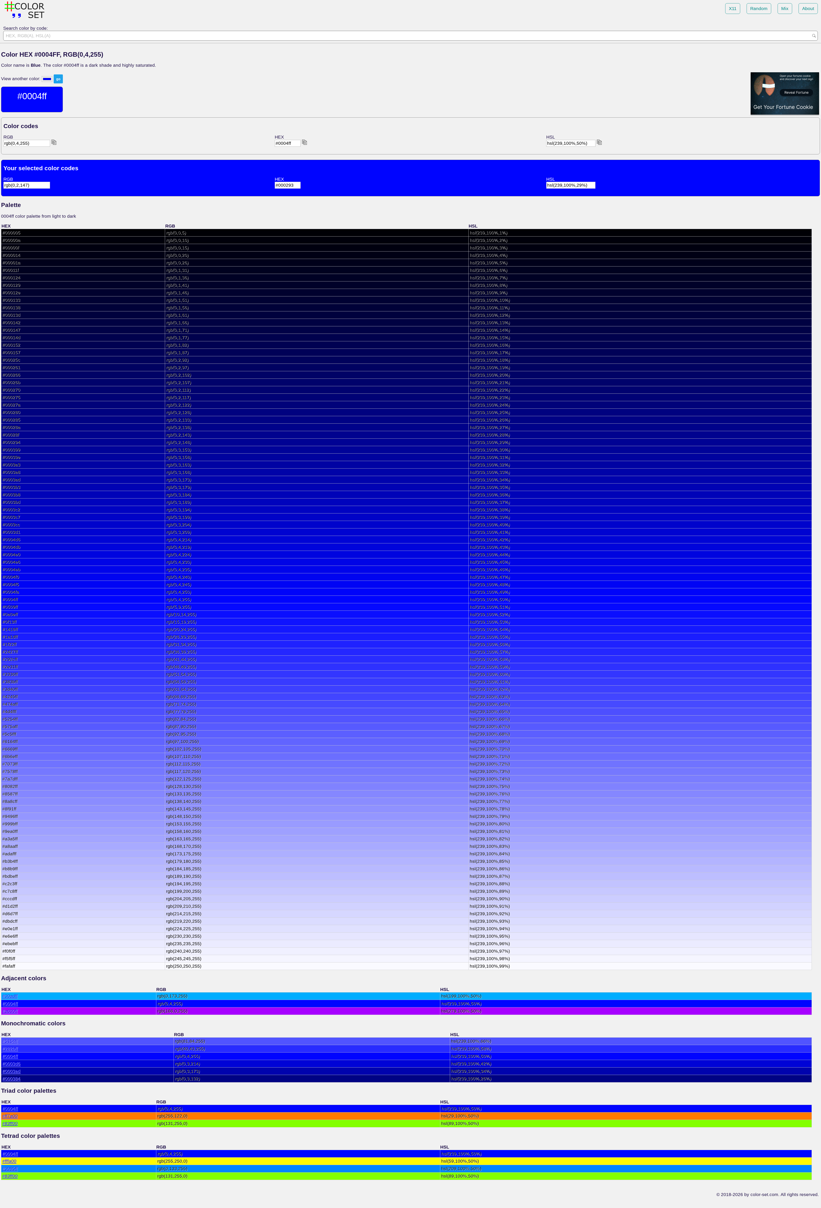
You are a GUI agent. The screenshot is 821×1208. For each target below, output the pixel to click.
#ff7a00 (10, 1115)
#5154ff (10, 1041)
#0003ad (11, 1071)
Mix (785, 8)
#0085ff (10, 1168)
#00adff (10, 996)
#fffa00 (9, 1161)
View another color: (21, 78)
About (808, 8)
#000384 (11, 1078)
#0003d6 (11, 1063)
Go (814, 35)
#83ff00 (10, 1123)
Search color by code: (25, 28)
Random (759, 8)
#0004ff (10, 1003)
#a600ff (10, 1010)
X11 (733, 8)
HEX (279, 137)
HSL (550, 137)
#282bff (10, 1048)
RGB (8, 137)
